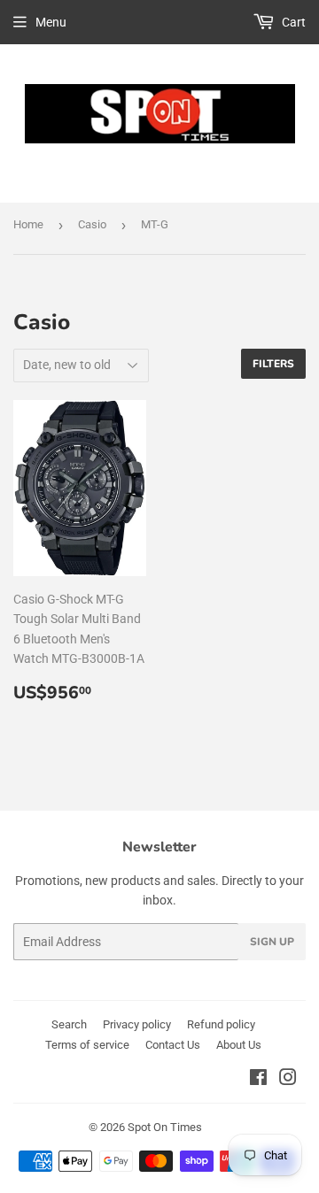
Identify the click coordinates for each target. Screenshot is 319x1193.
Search (69, 1024)
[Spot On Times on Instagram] (288, 1080)
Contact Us (172, 1044)
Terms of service (87, 1044)
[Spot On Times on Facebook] (258, 1080)
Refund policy (221, 1024)
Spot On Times (165, 1127)
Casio (92, 224)
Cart (292, 22)
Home (28, 224)
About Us (238, 1044)
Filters (273, 364)
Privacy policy (137, 1024)
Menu (50, 22)
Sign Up (272, 942)
